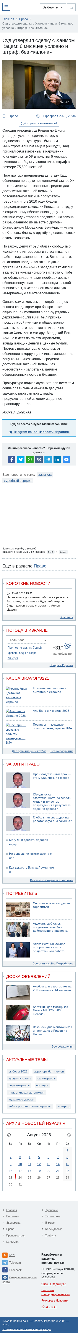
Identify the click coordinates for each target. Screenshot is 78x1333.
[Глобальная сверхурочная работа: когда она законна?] (18, 823)
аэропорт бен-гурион (49, 1071)
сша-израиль (46, 1078)
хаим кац (45, 474)
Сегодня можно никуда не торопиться (51, 905)
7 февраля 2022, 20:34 (59, 116)
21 (58, 1170)
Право (13, 116)
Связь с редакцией (53, 1283)
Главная (11, 1210)
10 (20, 1164)
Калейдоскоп (53, 1229)
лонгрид (63, 1106)
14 (58, 1164)
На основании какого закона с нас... (30, 856)
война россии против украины (30, 1106)
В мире (50, 1222)
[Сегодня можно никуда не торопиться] (18, 909)
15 (67, 1164)
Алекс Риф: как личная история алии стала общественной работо (49, 947)
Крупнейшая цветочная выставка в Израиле (49, 690)
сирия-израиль (19, 1085)
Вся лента (66, 617)
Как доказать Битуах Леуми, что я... (31, 870)
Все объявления (62, 1046)
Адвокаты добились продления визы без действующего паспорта (50, 927)
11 (29, 1164)
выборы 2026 (18, 1071)
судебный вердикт (18, 480)
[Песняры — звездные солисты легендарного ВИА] (18, 734)
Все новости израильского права (51, 880)
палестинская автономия (26, 1092)
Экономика (13, 1222)
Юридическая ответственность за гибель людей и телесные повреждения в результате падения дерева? (52, 801)
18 (29, 1170)
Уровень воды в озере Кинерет (22, 655)
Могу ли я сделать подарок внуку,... (28, 842)
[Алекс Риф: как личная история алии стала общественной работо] (18, 950)
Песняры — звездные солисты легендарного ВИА (52, 726)
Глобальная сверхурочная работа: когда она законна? (52, 819)
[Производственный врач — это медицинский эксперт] (18, 780)
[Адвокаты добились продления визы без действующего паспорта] (18, 929)
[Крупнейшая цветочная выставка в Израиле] (18, 695)
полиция (42, 1085)
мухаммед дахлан (21, 1099)
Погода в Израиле (61, 665)
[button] (7, 6)
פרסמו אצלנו (49, 1306)
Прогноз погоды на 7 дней (25, 647)
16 (10, 1170)
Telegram (15, 1262)
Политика (12, 1216)
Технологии (52, 1216)
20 (48, 1170)
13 (48, 1164)
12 (39, 1164)
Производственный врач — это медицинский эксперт (52, 775)
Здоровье (51, 1210)
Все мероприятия (61, 751)
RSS (12, 1255)
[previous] (9, 1135)
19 (39, 1170)
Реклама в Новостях (54, 1300)
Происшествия (15, 1235)
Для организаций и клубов (29, 751)
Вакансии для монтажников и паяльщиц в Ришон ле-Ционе (52, 1030)
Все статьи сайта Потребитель (53, 963)
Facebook (15, 1270)
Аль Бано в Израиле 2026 (51, 710)
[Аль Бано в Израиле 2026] (18, 713)
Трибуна (50, 1235)
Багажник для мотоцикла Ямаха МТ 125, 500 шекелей (50, 1010)
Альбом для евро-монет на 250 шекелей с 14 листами (52, 988)
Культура (12, 1241)
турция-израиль (20, 1078)
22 (67, 1170)
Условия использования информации (26, 1329)
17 (20, 1170)
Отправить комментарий (40, 123)
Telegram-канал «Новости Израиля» (41, 432)
